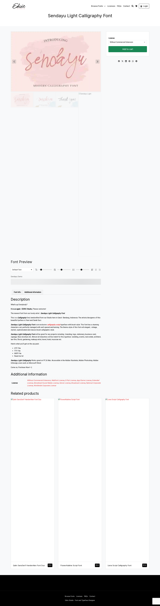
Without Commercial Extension (39, 380)
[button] (105, 6)
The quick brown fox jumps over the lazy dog (49, 281)
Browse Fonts (97, 6)
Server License (64, 383)
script (58, 325)
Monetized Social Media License (46, 383)
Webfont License (57, 380)
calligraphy (51, 325)
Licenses (111, 6)
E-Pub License (70, 380)
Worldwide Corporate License (45, 386)
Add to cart (127, 49)
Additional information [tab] (32, 292)
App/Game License (84, 380)
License (112, 38)
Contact (126, 6)
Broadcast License (78, 383)
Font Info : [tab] (17, 292)
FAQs (119, 6)
